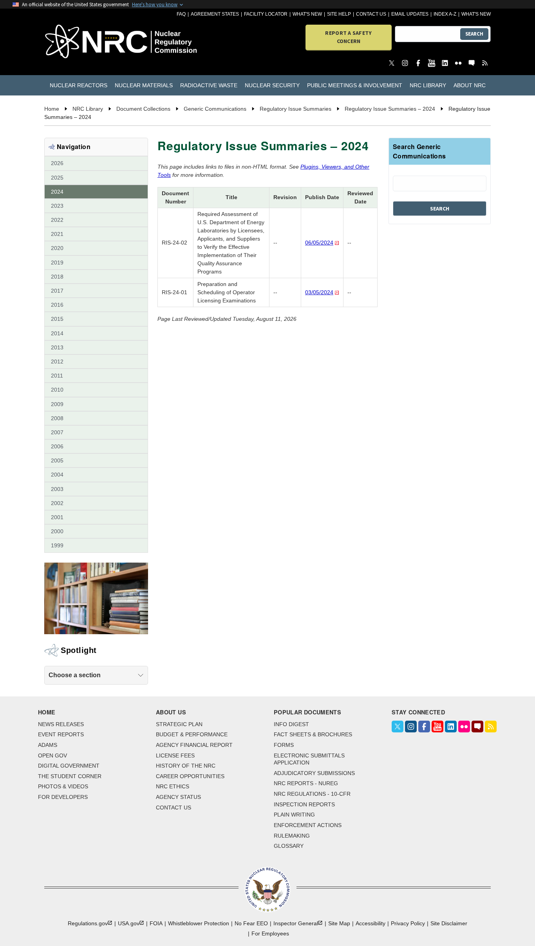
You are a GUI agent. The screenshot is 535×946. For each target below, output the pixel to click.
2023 (57, 206)
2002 (57, 503)
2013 (57, 347)
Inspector (295, 923)
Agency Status (178, 797)
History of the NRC (185, 766)
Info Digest (291, 724)
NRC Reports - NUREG (306, 783)
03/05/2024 (319, 292)
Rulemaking (292, 836)
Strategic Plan (179, 724)
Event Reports (61, 734)
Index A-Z (445, 14)
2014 (57, 333)
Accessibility (370, 923)
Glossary (289, 846)
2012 (57, 361)
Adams (47, 745)
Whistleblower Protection (198, 923)
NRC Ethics (172, 786)
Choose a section (75, 675)
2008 (57, 418)
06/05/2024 (319, 242)
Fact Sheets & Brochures (313, 734)
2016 (57, 305)
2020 (57, 248)
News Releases (61, 724)
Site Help (339, 14)
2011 (57, 375)
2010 (57, 390)
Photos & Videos (63, 786)
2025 (57, 177)
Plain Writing (294, 814)
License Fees (175, 755)
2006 (57, 446)
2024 (57, 192)
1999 (57, 545)
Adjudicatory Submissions (314, 773)
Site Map (339, 923)
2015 (57, 319)
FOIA (156, 923)
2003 (57, 489)
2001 (57, 517)
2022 (57, 220)
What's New (307, 14)
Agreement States (215, 14)
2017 (57, 291)
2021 (57, 234)
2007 (57, 432)
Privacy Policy (408, 923)
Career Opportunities (190, 776)
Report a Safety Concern (348, 37)
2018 (57, 276)
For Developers (63, 797)
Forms (284, 745)
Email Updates (409, 14)
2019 (57, 262)
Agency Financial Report (194, 745)
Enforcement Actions (308, 825)
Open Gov (52, 755)
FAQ (181, 14)
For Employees (270, 933)
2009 (57, 404)
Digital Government (68, 766)
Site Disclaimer (448, 923)
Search (474, 34)
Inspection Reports (304, 804)
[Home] (80, 42)
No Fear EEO (251, 923)
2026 (57, 163)
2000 (57, 531)
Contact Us (371, 14)
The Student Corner (69, 776)
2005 (57, 460)
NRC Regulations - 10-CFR (312, 794)
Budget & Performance (192, 734)
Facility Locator (265, 14)
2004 (57, 474)
